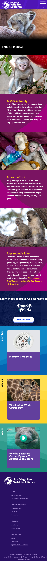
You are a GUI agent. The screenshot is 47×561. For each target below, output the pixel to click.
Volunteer (14, 541)
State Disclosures (24, 560)
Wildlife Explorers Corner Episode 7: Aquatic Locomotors (21, 456)
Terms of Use (40, 557)
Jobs (13, 538)
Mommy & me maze (20, 357)
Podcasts (14, 515)
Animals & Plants (17, 508)
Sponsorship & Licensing (20, 545)
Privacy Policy (28, 557)
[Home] (13, 5)
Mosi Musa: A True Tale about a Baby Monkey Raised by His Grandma (25, 281)
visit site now (23, 319)
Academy (14, 525)
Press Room (15, 528)
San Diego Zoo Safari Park (20, 498)
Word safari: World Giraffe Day (20, 406)
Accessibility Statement (12, 557)
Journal (14, 512)
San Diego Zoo (16, 495)
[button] (43, 4)
